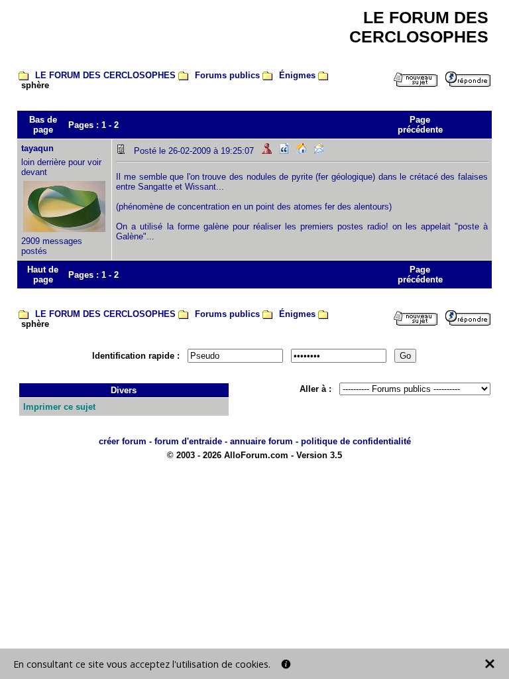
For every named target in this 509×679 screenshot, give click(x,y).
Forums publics (227, 75)
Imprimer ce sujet (59, 407)
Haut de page (42, 274)
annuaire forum (261, 441)
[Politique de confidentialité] (286, 664)
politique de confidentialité (356, 441)
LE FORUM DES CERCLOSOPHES (105, 75)
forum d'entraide (188, 441)
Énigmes (297, 75)
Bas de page (43, 125)
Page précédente (420, 125)
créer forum (122, 441)
